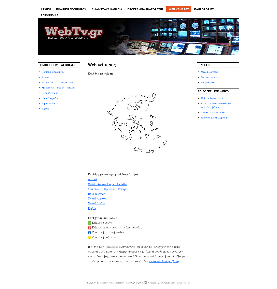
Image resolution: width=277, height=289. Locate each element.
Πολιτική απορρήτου (71, 9)
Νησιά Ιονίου (96, 203)
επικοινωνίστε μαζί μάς (164, 261)
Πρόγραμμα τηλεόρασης (145, 9)
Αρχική (46, 9)
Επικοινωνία (49, 15)
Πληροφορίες (204, 9)
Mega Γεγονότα (209, 71)
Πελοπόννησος (97, 194)
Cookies (152, 282)
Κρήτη (92, 208)
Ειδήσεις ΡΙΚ (208, 82)
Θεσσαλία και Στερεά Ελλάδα (107, 184)
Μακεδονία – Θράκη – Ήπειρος (58, 87)
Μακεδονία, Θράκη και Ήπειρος (108, 189)
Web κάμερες (179, 9)
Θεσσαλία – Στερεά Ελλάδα (57, 82)
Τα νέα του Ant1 (210, 77)
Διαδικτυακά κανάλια (107, 9)
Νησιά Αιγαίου (97, 198)
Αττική (92, 179)
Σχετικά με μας (166, 282)
